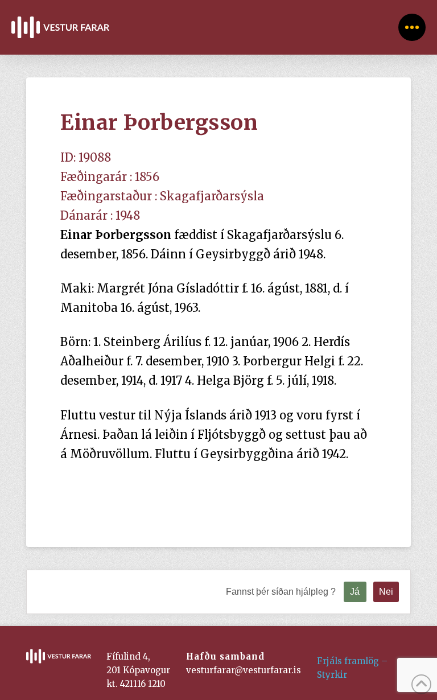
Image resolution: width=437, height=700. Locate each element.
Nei (386, 591)
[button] (412, 27)
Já (355, 591)
